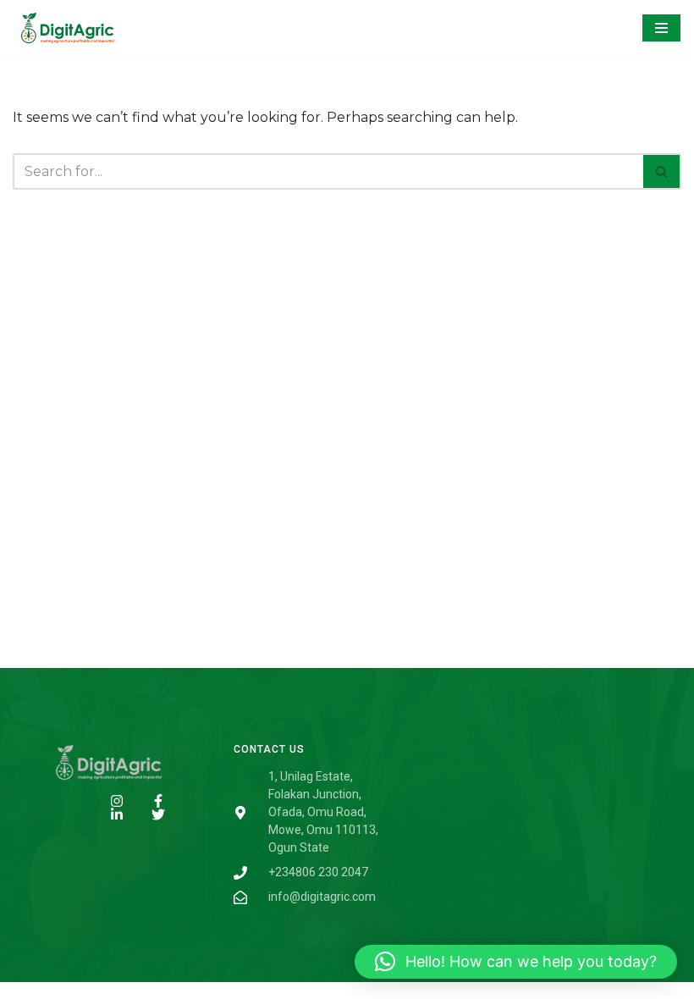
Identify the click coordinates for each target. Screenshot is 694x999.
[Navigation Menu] (661, 28)
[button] (516, 962)
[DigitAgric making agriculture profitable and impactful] (63, 28)
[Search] (662, 171)
